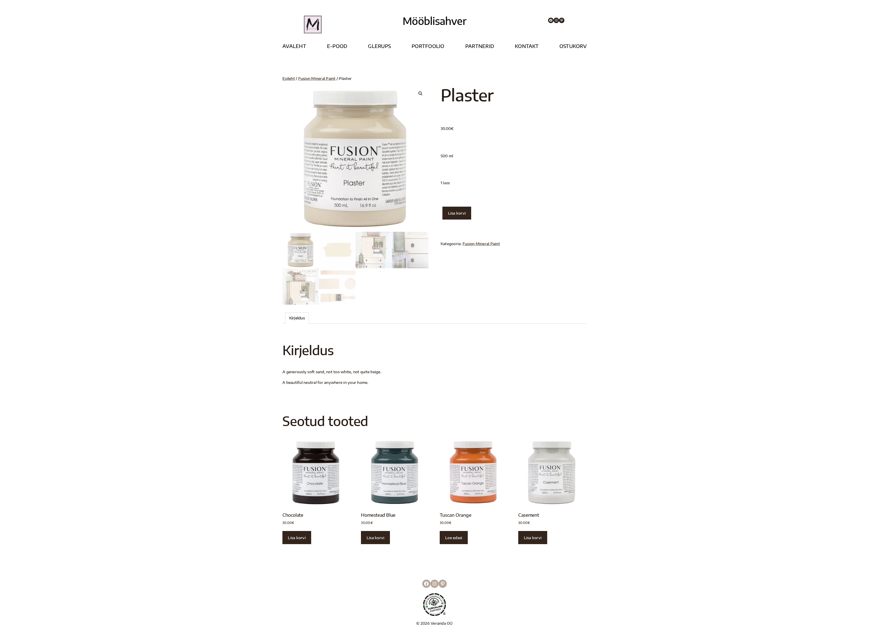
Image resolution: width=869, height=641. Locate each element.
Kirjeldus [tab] (297, 318)
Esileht (288, 78)
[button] (420, 93)
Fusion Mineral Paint (317, 78)
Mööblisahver (434, 20)
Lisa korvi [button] (297, 537)
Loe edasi (453, 537)
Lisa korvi (457, 213)
